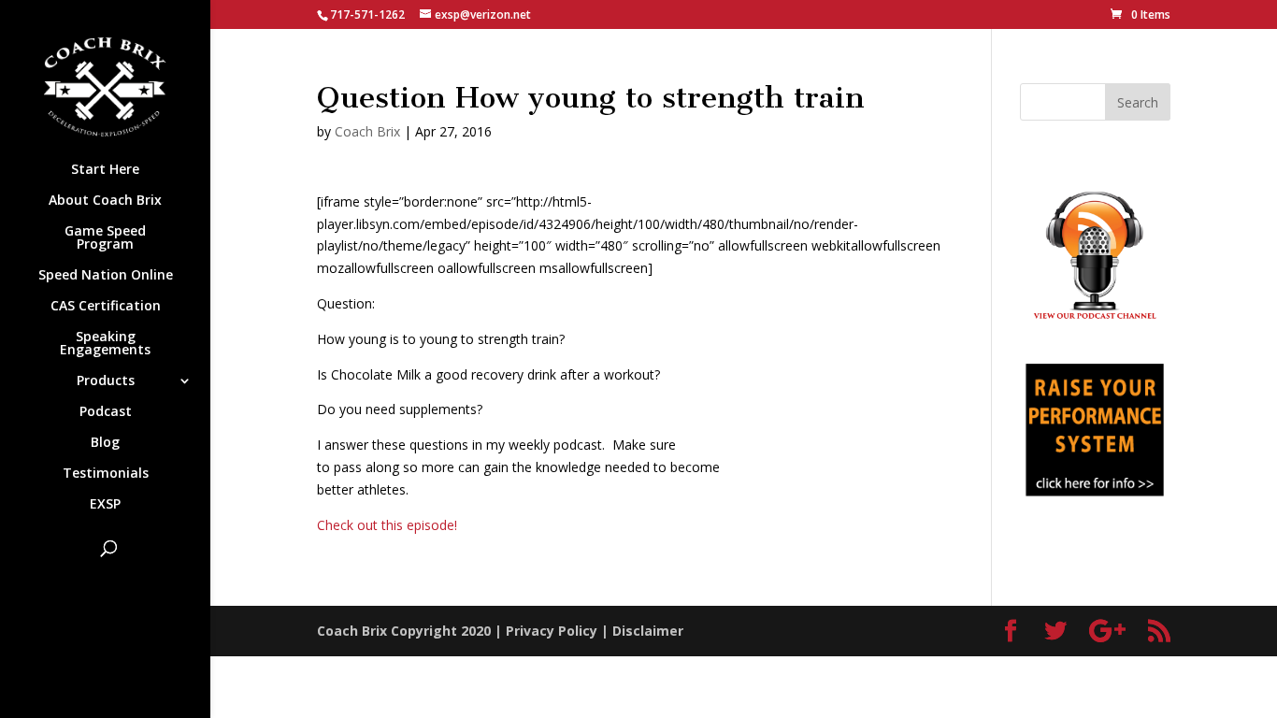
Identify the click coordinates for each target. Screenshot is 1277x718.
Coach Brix (367, 131)
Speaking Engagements (105, 344)
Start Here (105, 170)
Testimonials (106, 474)
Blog (105, 443)
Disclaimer (647, 630)
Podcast (105, 412)
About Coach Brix (105, 201)
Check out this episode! (387, 525)
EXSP (105, 504)
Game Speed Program (105, 238)
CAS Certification (105, 306)
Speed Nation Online (105, 275)
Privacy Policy (551, 630)
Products (106, 381)
